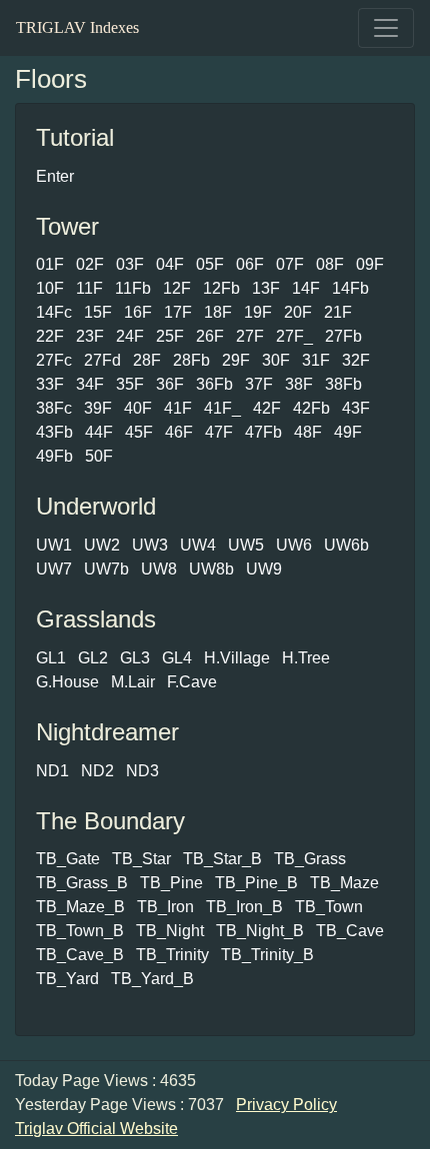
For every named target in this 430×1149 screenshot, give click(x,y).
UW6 (294, 545)
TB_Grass (310, 858)
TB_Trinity (172, 954)
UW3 (150, 545)
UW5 (246, 545)
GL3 (135, 657)
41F (178, 408)
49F (348, 432)
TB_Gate (68, 858)
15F (98, 312)
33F (50, 384)
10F (50, 288)
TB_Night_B (260, 930)
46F (179, 432)
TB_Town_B (80, 930)
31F (316, 360)
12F (177, 288)
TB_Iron (165, 906)
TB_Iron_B (244, 906)
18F (218, 312)
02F (90, 264)
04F (170, 264)
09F (370, 264)
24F (130, 336)
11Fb (133, 288)
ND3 (142, 770)
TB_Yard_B (152, 978)
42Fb (311, 408)
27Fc (54, 360)
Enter (55, 176)
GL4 (177, 657)
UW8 (159, 569)
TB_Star (141, 858)
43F (356, 408)
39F (98, 408)
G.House (67, 681)
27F (250, 336)
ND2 (97, 770)
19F (258, 312)
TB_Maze (344, 882)
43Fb (54, 432)
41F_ (222, 408)
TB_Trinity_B (267, 954)
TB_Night (170, 930)
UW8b (211, 569)
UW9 (264, 569)
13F (266, 288)
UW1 (54, 545)
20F (298, 312)
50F (99, 456)
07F (290, 264)
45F (139, 432)
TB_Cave (350, 930)
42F (267, 408)
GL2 (93, 657)
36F (170, 384)
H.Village (237, 657)
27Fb (343, 336)
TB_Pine (171, 882)
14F (306, 288)
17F (178, 312)
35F (130, 384)
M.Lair (133, 681)
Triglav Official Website (96, 1128)
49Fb (54, 456)
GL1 (51, 657)
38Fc (54, 408)
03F (130, 264)
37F (259, 384)
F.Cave (192, 681)
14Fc (54, 312)
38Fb (343, 384)
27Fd (102, 360)
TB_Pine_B (256, 882)
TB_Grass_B (82, 882)
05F (210, 264)
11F (89, 288)
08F (330, 264)
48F (308, 432)
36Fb (214, 384)
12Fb (221, 288)
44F (99, 432)
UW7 (54, 569)
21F (338, 312)
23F (90, 336)
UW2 (102, 545)
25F (170, 336)
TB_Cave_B (80, 954)
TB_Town (329, 906)
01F (50, 264)
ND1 (52, 770)
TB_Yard (67, 978)
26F (210, 336)
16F (138, 312)
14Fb (350, 288)
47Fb (263, 432)
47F (219, 432)
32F (356, 360)
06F (250, 264)
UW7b (106, 569)
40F (138, 408)
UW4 (198, 545)
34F (90, 384)
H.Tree (306, 657)
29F (236, 360)
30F (276, 360)
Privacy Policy (286, 1104)
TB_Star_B (222, 858)
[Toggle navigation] (386, 28)
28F (147, 360)
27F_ (294, 336)
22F (50, 336)
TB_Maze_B (80, 906)
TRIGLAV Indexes (77, 27)
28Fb (191, 360)
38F (299, 384)
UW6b (346, 545)
